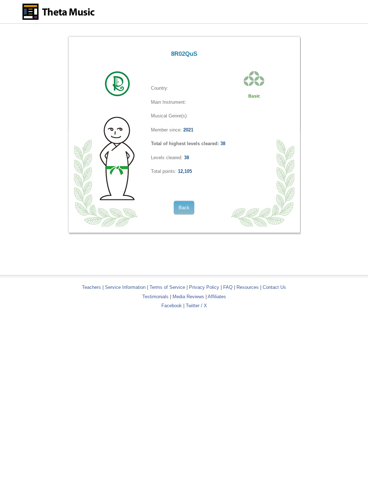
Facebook (171, 305)
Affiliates (217, 296)
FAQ (228, 287)
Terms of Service (167, 287)
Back (184, 207)
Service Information (125, 287)
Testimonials (155, 296)
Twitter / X (196, 305)
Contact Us (274, 287)
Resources (247, 287)
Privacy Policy (204, 287)
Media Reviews (188, 296)
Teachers (92, 287)
